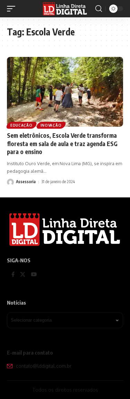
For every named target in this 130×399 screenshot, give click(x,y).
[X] (22, 275)
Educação (21, 125)
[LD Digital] (65, 8)
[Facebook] (13, 275)
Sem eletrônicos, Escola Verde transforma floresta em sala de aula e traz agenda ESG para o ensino (62, 143)
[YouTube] (34, 275)
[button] (13, 8)
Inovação (51, 125)
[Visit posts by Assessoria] (10, 182)
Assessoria (26, 181)
